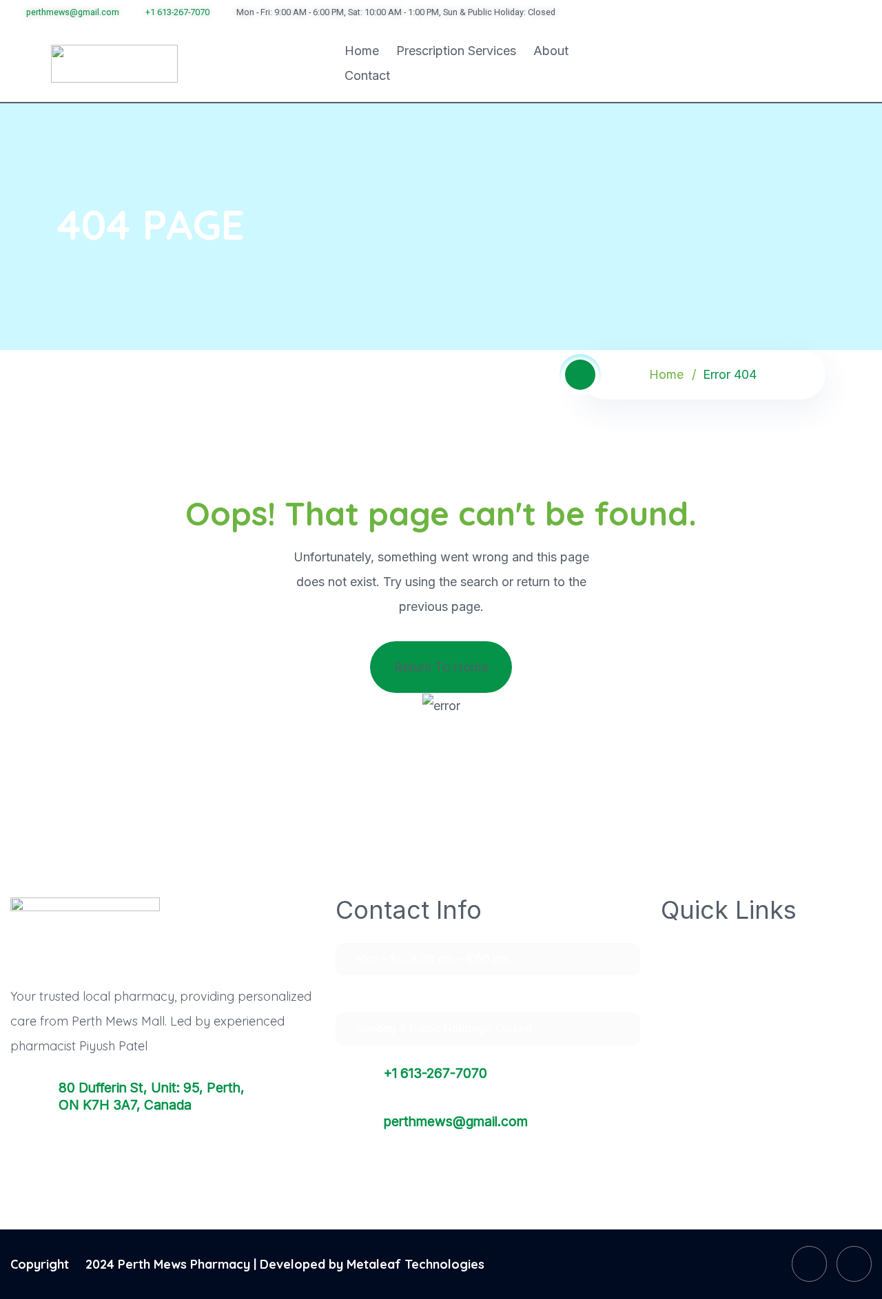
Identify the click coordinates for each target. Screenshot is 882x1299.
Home (362, 50)
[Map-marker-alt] (848, 11)
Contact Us (702, 1127)
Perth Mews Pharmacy (184, 1264)
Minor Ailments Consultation (747, 1093)
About (550, 50)
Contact (367, 75)
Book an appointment (729, 1059)
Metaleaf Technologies (415, 1264)
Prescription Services (456, 50)
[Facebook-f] (809, 1263)
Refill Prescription (719, 990)
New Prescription (718, 1024)
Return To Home (441, 667)
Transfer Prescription (729, 955)
